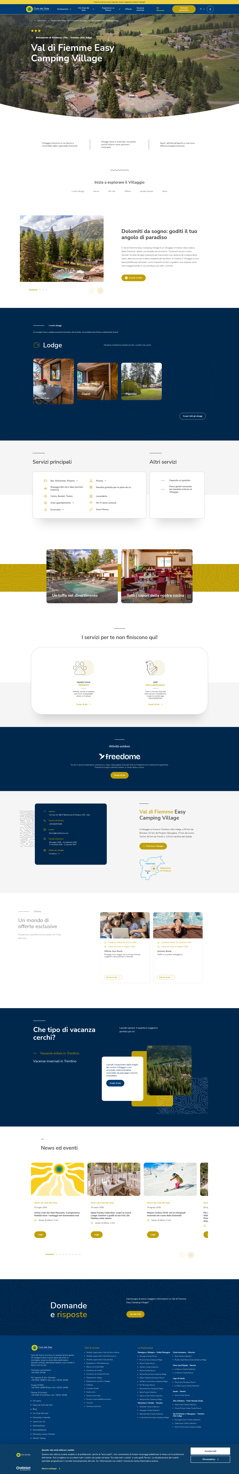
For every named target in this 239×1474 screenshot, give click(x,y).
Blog (35, 1409)
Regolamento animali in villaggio (98, 1381)
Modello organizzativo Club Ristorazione (101, 1356)
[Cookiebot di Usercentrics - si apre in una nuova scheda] (23, 1469)
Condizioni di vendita (94, 1370)
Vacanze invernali (140, 9)
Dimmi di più (111, 977)
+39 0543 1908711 (39, 1380)
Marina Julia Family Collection (185, 1405)
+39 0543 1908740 (39, 1387)
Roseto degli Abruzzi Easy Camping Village (190, 1360)
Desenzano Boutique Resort (185, 1382)
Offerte (128, 9)
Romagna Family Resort (148, 1356)
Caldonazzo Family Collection (186, 1423)
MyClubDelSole (39, 1430)
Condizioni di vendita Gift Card (97, 1374)
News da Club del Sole (43, 1405)
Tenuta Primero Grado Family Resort (188, 1408)
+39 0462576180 (55, 824)
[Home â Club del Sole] (37, 9)
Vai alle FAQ (135, 1314)
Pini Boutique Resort (147, 1385)
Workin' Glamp (39, 1438)
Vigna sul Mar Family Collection (151, 1396)
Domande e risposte (41, 1417)
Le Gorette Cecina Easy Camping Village (154, 1417)
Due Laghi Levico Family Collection (187, 1420)
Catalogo (89, 1385)
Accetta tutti (210, 1451)
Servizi (96, 191)
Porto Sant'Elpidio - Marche (184, 1365)
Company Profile (92, 1388)
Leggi (40, 1234)
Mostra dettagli (49, 1468)
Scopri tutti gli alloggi (192, 416)
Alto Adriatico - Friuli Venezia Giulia (188, 1401)
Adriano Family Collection (149, 1367)
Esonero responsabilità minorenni (98, 1399)
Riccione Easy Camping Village (151, 1360)
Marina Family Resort (147, 1370)
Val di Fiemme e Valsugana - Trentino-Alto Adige (189, 1415)
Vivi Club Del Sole (40, 1413)
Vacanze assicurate (93, 1396)
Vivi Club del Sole (83, 9)
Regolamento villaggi (94, 1378)
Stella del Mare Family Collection (151, 1414)
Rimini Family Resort (147, 1363)
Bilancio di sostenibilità (95, 1367)
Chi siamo (37, 1401)
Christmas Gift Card (93, 1406)
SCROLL (119, 73)
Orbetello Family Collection (149, 1407)
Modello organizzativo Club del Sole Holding (102, 1352)
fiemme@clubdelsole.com (58, 833)
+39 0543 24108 (38, 1372)
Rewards (160, 10)
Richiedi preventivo (184, 9)
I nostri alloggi (78, 191)
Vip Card (89, 1403)
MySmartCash (39, 1425)
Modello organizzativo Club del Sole (99, 1360)
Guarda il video (135, 277)
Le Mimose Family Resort (184, 1373)
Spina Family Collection (148, 1392)
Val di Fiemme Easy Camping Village (188, 1427)
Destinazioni (62, 9)
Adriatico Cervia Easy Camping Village (154, 1381)
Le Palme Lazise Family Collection (187, 1386)
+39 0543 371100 (38, 1395)
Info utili (111, 191)
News (164, 191)
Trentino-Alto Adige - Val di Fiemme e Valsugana (69, 21)
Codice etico (91, 1392)
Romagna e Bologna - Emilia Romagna (154, 1352)
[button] (210, 9)
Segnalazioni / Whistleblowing (97, 1363)
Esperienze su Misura (108, 9)
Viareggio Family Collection (150, 1410)
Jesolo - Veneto (179, 1391)
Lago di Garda (179, 1378)
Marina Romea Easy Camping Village (153, 1374)
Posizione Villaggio (154, 846)
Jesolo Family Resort (182, 1395)
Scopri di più (82, 704)
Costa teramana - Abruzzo (184, 1352)
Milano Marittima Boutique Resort (152, 1378)
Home (34, 21)
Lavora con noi (39, 1421)
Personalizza (209, 1459)
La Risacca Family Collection (185, 1369)
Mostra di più (43, 398)
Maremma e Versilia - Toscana (150, 1403)
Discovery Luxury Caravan (44, 1434)
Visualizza (53, 854)
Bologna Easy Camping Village (151, 1399)
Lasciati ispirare (146, 191)
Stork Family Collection (183, 1356)
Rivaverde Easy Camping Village (151, 1388)
